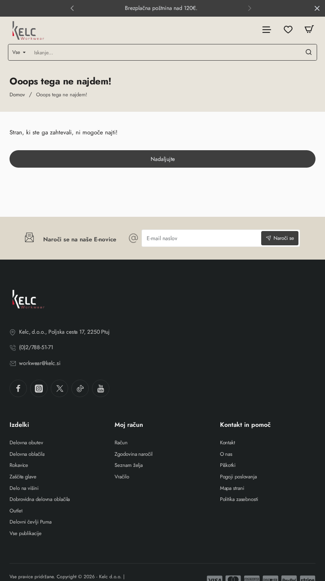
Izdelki (19, 425)
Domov (17, 94)
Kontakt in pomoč (245, 425)
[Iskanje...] (309, 52)
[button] (72, 8)
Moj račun (129, 425)
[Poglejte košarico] (309, 29)
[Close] (317, 8)
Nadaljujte (163, 159)
